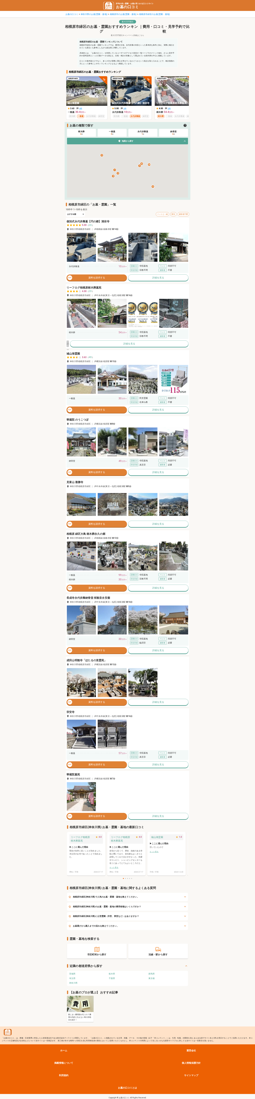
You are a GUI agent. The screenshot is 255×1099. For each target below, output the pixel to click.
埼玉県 (72, 978)
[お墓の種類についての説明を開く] (185, 125)
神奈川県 (73, 983)
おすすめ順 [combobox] (71, 214)
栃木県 (112, 974)
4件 (90, 357)
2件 (90, 225)
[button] (127, 141)
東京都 (151, 978)
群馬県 (151, 974)
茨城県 (72, 974)
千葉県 (112, 978)
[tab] (81, 133)
